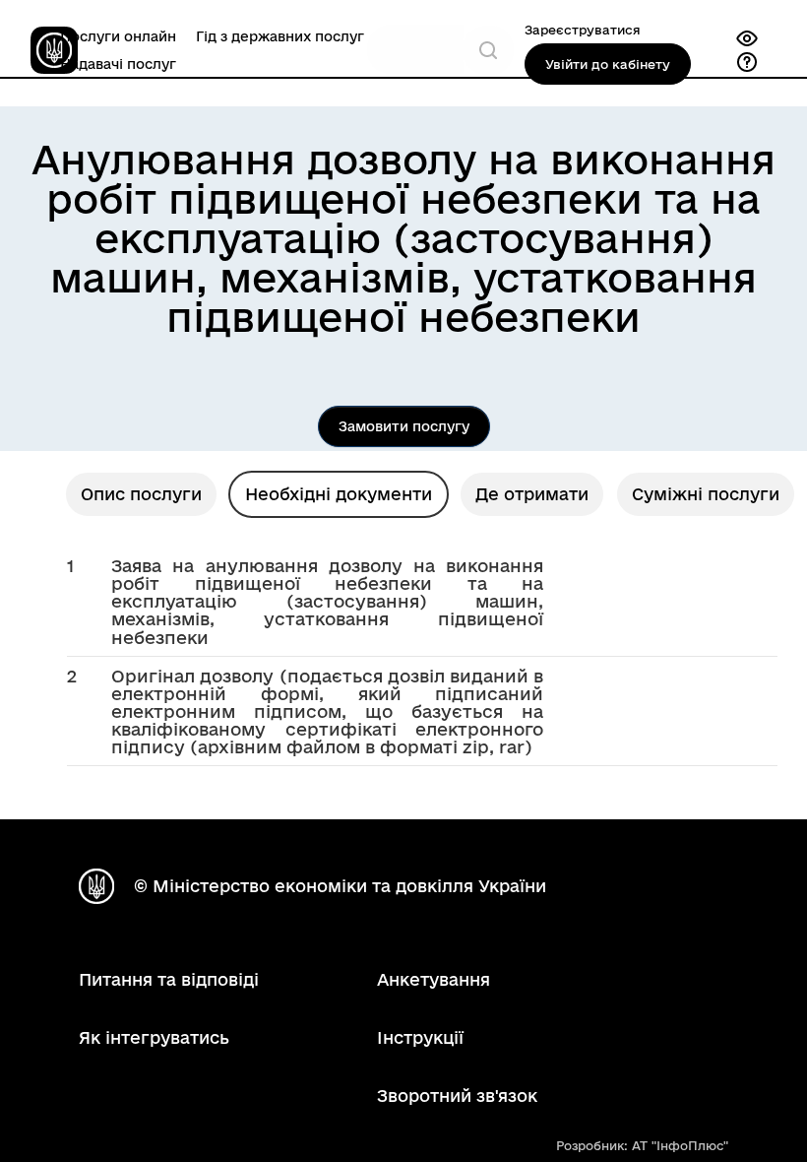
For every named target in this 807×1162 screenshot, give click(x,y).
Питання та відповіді (169, 979)
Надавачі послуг (118, 64)
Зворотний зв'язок (457, 1095)
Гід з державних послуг (280, 36)
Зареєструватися (583, 29)
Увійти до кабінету (607, 64)
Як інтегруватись (154, 1037)
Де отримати (532, 493)
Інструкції (420, 1037)
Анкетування (433, 979)
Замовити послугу (404, 426)
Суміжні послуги (705, 493)
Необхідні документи (338, 493)
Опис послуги (141, 493)
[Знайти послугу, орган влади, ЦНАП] (489, 50)
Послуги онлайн (118, 36)
